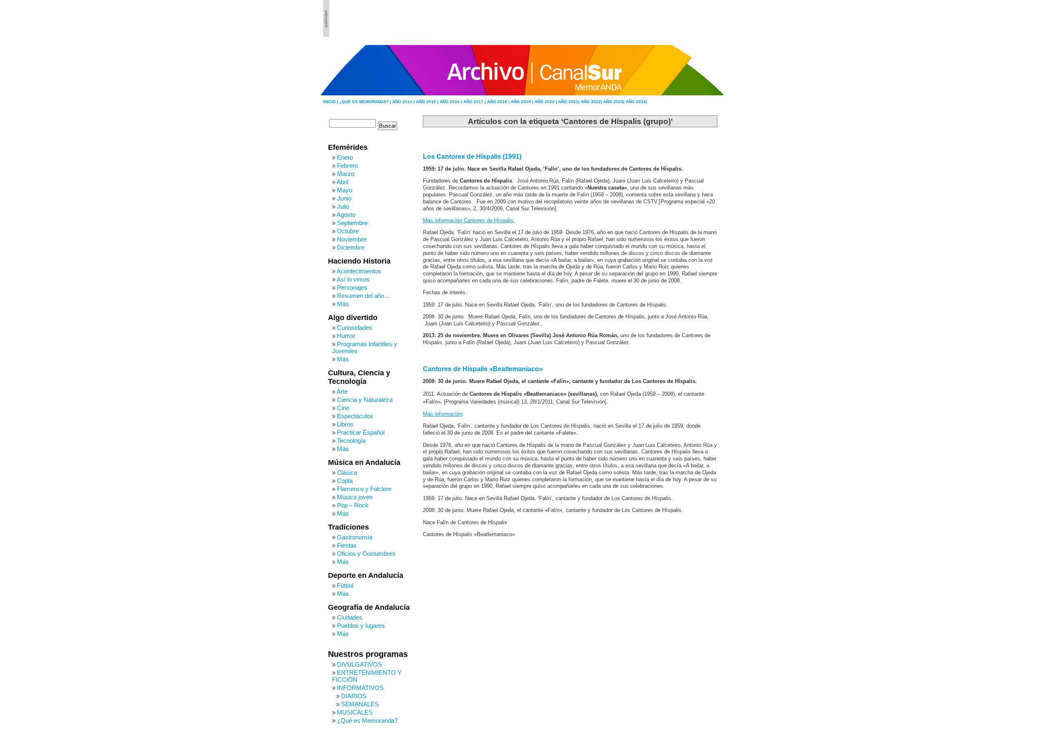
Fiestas (347, 545)
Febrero (347, 165)
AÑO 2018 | (499, 101)
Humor (346, 335)
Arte (342, 391)
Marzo (345, 173)
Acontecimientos (359, 271)
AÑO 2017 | (475, 101)
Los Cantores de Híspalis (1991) (472, 156)
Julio (343, 206)
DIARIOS (353, 695)
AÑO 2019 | (523, 101)
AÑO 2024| (636, 101)
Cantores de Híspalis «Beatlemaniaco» (483, 368)
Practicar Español (360, 432)
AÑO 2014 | (404, 101)
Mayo (344, 190)
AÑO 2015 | (428, 101)
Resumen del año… (363, 295)
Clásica (347, 472)
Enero (345, 157)
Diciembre (350, 247)
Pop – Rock (352, 505)
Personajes (352, 287)
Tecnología (351, 440)
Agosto (346, 214)
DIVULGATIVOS (359, 664)
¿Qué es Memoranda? (367, 720)
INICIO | (331, 101)
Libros (345, 424)
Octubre (348, 231)
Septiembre (352, 222)
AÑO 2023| (614, 101)
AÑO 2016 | (451, 101)
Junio (344, 198)
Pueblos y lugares (361, 625)
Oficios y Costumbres (366, 553)
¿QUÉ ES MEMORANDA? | (365, 101)
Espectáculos (355, 416)
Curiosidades (354, 327)
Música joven (355, 497)
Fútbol (345, 585)
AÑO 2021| (569, 101)
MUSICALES (355, 712)
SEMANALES (360, 704)
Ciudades (349, 617)
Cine (343, 407)
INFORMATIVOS (360, 687)
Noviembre (351, 239)
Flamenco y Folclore (364, 488)
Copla (345, 480)
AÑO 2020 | (546, 101)
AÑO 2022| (592, 101)
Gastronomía (354, 537)
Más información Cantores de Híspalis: (469, 220)
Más (343, 303)
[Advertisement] (679, 18)
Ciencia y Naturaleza (365, 399)
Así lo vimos (353, 279)
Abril (342, 181)
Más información (442, 414)
